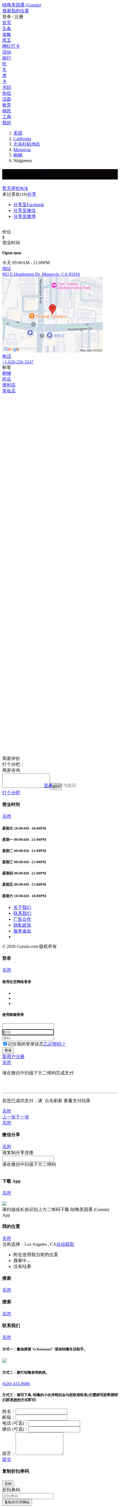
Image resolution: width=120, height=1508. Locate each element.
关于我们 (22, 907)
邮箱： (9, 1417)
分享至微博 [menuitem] (24, 216)
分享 (31, 194)
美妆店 (9, 390)
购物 (17, 155)
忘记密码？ (55, 1044)
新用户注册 (13, 1056)
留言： (9, 1453)
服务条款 (22, 931)
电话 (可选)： (15, 1423)
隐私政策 (22, 925)
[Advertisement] (60, 454)
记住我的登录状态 (26, 1044)
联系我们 (22, 913)
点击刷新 (54, 1100)
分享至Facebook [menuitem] (28, 204)
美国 (17, 133)
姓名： (9, 1411)
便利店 (9, 385)
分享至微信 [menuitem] (24, 210)
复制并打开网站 (17, 1502)
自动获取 (65, 1244)
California (22, 138)
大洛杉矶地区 (26, 144)
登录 (48, 785)
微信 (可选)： (15, 1429)
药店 (6, 379)
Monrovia (22, 149)
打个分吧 (11, 792)
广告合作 (22, 919)
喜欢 (15, 194)
